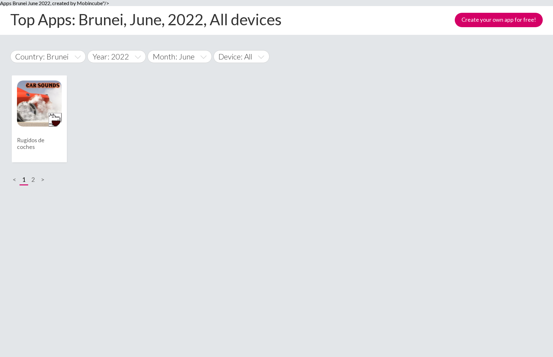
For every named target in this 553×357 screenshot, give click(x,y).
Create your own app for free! (498, 19)
